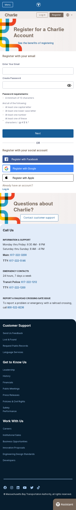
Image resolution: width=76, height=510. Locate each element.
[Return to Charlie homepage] (11, 15)
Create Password (11, 78)
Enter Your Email (10, 64)
